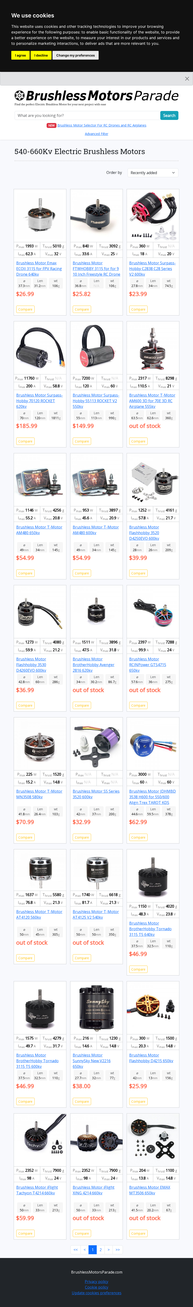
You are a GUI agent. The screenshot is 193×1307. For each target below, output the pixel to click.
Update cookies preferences (96, 1292)
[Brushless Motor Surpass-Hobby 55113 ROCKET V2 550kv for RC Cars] (96, 347)
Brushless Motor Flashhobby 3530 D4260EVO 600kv (31, 664)
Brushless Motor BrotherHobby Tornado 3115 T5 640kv (150, 929)
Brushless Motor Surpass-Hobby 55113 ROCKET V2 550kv (96, 401)
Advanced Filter (96, 133)
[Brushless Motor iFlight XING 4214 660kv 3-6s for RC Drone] (96, 1139)
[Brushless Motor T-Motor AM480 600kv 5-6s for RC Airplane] (96, 479)
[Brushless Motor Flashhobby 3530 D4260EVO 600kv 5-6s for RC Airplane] (40, 611)
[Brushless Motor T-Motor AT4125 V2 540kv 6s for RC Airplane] (96, 869)
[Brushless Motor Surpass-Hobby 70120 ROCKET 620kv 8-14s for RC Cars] (40, 347)
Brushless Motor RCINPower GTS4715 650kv (147, 664)
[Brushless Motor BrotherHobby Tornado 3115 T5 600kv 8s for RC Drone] (40, 1007)
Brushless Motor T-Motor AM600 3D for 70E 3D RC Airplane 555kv (152, 401)
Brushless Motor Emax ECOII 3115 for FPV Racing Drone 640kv (39, 268)
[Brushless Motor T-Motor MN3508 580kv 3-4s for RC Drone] (40, 743)
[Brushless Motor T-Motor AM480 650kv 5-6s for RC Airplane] (40, 479)
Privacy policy (96, 1281)
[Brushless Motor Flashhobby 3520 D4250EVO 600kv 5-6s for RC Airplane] (153, 479)
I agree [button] (20, 55)
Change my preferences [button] (75, 55)
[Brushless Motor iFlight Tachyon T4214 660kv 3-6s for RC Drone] (40, 1139)
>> (118, 1249)
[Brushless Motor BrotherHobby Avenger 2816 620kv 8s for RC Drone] (96, 611)
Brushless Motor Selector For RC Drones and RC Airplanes (101, 125)
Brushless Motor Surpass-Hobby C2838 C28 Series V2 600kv (152, 268)
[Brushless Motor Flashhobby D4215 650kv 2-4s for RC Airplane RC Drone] (153, 1007)
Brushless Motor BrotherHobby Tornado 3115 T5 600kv (37, 1061)
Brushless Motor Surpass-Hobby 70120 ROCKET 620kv (39, 401)
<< (75, 1249)
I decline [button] (41, 55)
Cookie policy (96, 1287)
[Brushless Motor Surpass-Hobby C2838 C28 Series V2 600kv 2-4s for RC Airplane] (153, 215)
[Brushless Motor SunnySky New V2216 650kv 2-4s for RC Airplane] (96, 1007)
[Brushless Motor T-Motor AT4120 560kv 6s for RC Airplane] (40, 869)
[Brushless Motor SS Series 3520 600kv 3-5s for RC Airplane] (96, 743)
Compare (25, 309)
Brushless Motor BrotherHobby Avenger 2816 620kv (93, 664)
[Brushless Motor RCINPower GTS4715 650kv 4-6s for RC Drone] (153, 611)
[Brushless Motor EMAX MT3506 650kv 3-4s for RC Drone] (153, 1139)
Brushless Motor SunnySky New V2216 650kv (92, 1061)
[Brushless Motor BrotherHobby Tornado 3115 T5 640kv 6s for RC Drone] (153, 875)
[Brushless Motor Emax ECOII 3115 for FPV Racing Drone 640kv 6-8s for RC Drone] (40, 215)
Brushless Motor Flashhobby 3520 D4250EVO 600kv (144, 532)
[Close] (187, 78)
